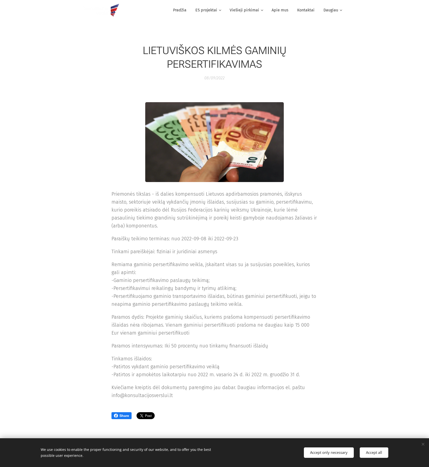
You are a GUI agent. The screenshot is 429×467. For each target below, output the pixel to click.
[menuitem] (180, 10)
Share (124, 416)
